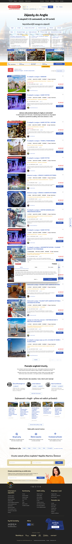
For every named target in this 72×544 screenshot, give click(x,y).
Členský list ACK (53, 540)
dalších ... (36, 359)
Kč (28, 524)
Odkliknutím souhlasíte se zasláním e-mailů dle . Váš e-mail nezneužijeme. (23, 480)
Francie (34, 448)
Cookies (47, 540)
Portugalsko (50, 448)
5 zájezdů (40, 386)
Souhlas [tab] (21, 267)
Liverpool (59, 27)
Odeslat (59, 462)
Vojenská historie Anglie (56, 32)
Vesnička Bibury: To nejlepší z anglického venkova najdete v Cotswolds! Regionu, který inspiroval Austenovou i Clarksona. (36, 413)
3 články (34, 386)
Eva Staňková (32, 136)
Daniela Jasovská (33, 315)
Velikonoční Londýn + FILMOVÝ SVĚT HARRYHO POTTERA (43, 284)
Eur (32, 524)
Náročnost (41, 84)
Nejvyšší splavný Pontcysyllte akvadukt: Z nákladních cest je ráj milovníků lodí (47, 411)
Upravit (35, 279)
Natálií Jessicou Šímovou (41, 46)
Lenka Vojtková (36, 383)
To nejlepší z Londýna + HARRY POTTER (38, 95)
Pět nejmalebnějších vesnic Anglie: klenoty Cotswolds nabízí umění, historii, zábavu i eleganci (24, 412)
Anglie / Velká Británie (52, 79)
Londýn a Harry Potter (29, 27)
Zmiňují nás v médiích (36, 532)
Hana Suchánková (56, 383)
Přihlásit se (41, 477)
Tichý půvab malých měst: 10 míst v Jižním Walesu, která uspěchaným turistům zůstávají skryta (13, 412)
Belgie (29, 448)
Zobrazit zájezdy (59, 63)
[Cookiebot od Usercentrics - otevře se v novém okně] (52, 264)
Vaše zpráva (12, 461)
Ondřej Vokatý (32, 153)
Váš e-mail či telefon (36, 461)
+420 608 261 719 (32, 9)
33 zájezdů (15, 386)
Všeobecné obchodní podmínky (39, 540)
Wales (11, 32)
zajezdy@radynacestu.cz (12, 526)
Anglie (12, 27)
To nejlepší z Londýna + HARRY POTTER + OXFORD (41, 122)
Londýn (19, 27)
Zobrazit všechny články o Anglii (36, 424)
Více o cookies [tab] (50, 267)
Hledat (50, 6)
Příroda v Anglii (43, 32)
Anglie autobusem (33, 32)
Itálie (44, 448)
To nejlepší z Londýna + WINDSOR (36, 76)
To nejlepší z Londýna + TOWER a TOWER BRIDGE (41, 141)
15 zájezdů (60, 386)
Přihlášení (60, 6)
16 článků (54, 386)
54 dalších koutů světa (59, 448)
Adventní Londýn (42, 27)
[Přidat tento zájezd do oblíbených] (62, 76)
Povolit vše (50, 279)
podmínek (27, 480)
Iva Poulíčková (32, 170)
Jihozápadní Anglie (21, 32)
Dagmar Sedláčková (33, 225)
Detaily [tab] (36, 267)
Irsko (39, 448)
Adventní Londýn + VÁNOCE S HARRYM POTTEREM (41, 175)
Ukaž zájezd (59, 87)
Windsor (51, 27)
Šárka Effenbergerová (34, 90)
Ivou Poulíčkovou (18, 46)
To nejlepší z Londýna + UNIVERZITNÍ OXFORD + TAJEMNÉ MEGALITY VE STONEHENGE (16, 57)
